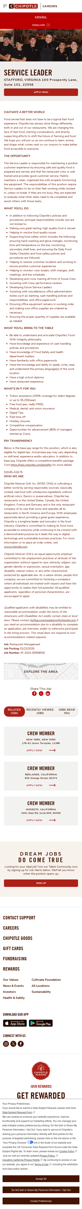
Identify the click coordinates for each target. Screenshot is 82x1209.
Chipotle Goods (17, 938)
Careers (50, 6)
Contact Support (19, 918)
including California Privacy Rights (21, 1159)
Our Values (10, 980)
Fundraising (15, 959)
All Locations (41, 986)
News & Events (13, 986)
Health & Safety (14, 998)
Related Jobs (14, 711)
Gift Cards (13, 948)
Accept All (41, 1178)
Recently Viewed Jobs (40, 711)
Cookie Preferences (41, 1201)
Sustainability (41, 992)
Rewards (11, 969)
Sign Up (50, 883)
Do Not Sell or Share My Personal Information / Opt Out (41, 1190)
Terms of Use (41, 1164)
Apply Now (41, 92)
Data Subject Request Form (17, 1112)
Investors (9, 992)
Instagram (6, 1044)
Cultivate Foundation (46, 980)
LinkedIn (48, 695)
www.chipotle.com (15, 547)
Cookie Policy (66, 1151)
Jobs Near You (67, 711)
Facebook (34, 695)
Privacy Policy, (47, 1155)
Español (41, 17)
